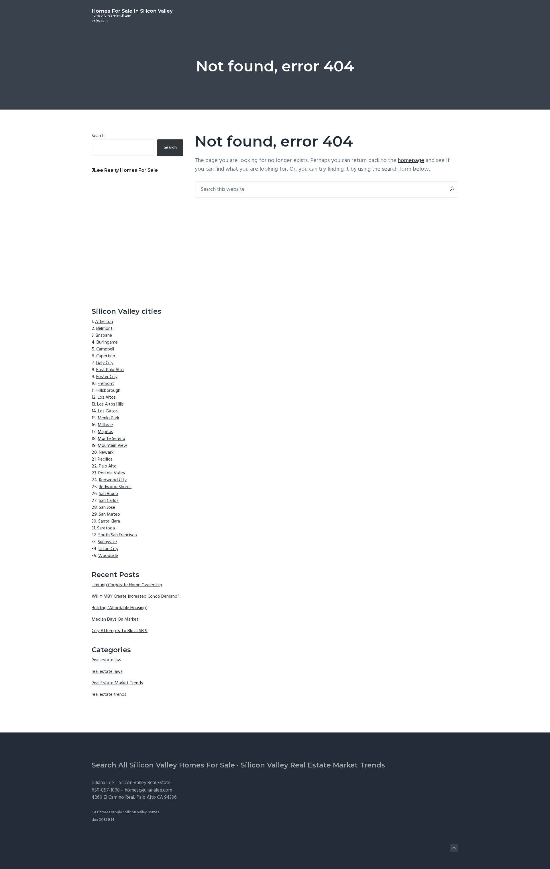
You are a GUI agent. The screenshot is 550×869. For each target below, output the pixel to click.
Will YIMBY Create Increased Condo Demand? (135, 596)
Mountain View (112, 445)
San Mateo (109, 514)
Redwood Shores (115, 487)
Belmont (104, 328)
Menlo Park (108, 418)
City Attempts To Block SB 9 (120, 631)
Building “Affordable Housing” (119, 608)
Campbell (105, 349)
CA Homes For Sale (107, 812)
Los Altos (107, 397)
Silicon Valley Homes (142, 812)
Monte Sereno (111, 439)
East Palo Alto (110, 370)
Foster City (106, 377)
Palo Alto (108, 466)
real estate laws (107, 671)
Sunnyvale (107, 542)
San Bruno (108, 494)
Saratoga (106, 528)
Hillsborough (108, 390)
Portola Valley (111, 473)
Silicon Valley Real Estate (145, 783)
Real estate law (106, 660)
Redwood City (113, 480)
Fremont (106, 383)
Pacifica (105, 459)
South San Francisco (117, 535)
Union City (108, 549)
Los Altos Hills (110, 404)
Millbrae (105, 425)
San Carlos (109, 500)
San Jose (107, 507)
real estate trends (109, 694)
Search (98, 136)
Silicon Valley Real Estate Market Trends (313, 765)
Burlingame (107, 342)
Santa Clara (109, 521)
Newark (106, 452)
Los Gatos (108, 411)
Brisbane (104, 335)
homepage (411, 160)
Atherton (104, 322)
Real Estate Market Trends (117, 683)
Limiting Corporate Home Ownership (127, 585)
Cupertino (105, 356)
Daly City (104, 363)
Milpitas (105, 432)
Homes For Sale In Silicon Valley (132, 11)
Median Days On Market (115, 619)
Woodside (108, 556)
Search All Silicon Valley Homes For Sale (163, 765)
